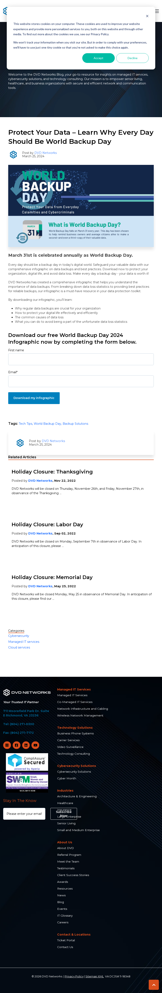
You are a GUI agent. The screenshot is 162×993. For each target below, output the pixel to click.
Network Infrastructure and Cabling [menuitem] (82, 708)
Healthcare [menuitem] (65, 803)
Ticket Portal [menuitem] (66, 940)
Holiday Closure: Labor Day (47, 524)
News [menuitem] (61, 895)
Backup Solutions (75, 424)
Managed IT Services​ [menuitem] (74, 689)
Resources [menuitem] (65, 888)
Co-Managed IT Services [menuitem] (74, 702)
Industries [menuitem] (65, 790)
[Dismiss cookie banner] (147, 16)
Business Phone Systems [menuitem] (75, 733)
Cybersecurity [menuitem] (18, 636)
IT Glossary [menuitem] (65, 915)
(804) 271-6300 (22, 724)
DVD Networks (45, 153)
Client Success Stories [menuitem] (73, 875)
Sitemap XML (94, 976)
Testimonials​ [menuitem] (65, 868)
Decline (133, 58)
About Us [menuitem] (64, 842)
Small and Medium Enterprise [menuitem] (78, 830)
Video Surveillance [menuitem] (70, 747)
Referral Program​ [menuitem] (69, 854)
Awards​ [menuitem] (62, 881)
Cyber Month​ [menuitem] (66, 778)
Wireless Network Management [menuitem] (80, 715)
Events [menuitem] (62, 908)
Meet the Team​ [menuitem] (68, 861)
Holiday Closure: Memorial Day (52, 577)
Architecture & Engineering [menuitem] (77, 796)
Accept (98, 58)
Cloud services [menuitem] (19, 647)
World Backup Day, (48, 424)
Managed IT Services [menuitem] (72, 695)
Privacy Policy (74, 976)
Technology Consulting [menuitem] (73, 753)
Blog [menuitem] (60, 902)
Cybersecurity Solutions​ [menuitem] (76, 766)
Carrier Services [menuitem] (68, 740)
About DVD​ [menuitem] (65, 848)
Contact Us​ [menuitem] (65, 947)
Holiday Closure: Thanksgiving (52, 472)
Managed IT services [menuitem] (23, 642)
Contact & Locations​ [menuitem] (73, 934)
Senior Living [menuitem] (66, 823)
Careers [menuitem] (62, 922)
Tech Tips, (26, 424)
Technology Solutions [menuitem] (75, 728)
